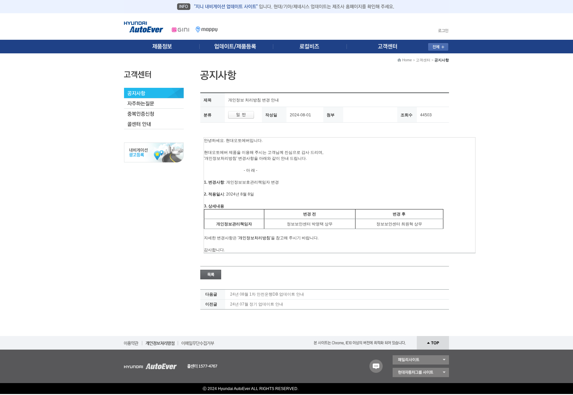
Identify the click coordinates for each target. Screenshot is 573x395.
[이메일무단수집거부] (197, 341)
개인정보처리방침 (254, 238)
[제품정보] (162, 46)
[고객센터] (389, 46)
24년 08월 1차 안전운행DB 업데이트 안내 (267, 294)
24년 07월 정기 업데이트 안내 (256, 304)
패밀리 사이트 (421, 360)
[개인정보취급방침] (160, 341)
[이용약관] (131, 341)
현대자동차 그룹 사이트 (421, 372)
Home (407, 60)
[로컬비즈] (313, 46)
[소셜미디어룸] (238, 46)
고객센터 (423, 60)
